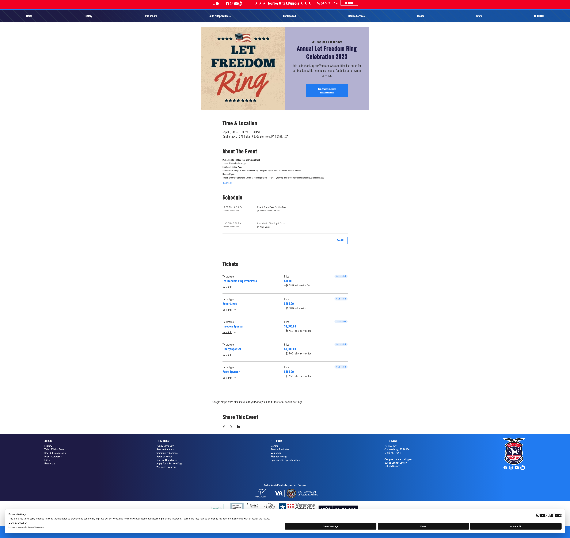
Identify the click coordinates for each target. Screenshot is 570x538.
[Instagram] (511, 467)
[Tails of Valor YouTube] (236, 3)
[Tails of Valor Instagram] (232, 3)
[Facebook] (505, 467)
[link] (216, 3)
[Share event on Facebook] (224, 426)
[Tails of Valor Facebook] (227, 3)
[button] (150, 16)
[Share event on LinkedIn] (238, 426)
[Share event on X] (231, 426)
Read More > (228, 182)
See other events (327, 92)
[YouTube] (516, 467)
